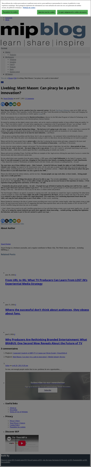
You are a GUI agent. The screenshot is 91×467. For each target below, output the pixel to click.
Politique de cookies (29, 7)
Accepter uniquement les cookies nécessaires (72, 12)
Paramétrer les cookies (10, 12)
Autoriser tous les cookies (46, 12)
